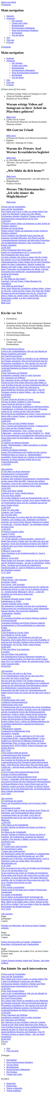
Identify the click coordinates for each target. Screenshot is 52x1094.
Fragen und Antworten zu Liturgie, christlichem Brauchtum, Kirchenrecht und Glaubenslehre (21, 943)
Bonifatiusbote (18, 25)
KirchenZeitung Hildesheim (18, 1069)
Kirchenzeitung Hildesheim (23, 28)
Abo (8, 37)
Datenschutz (11, 1086)
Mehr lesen (11, 117)
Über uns (10, 40)
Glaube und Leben (19, 23)
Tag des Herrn (18, 35)
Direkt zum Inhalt (8, 2)
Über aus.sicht (12, 1051)
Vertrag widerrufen (14, 1088)
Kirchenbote (17, 33)
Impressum (11, 1083)
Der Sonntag (17, 21)
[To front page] (4, 1041)
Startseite (10, 16)
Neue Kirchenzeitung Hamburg (25, 30)
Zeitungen (10, 18)
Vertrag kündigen (13, 1090)
